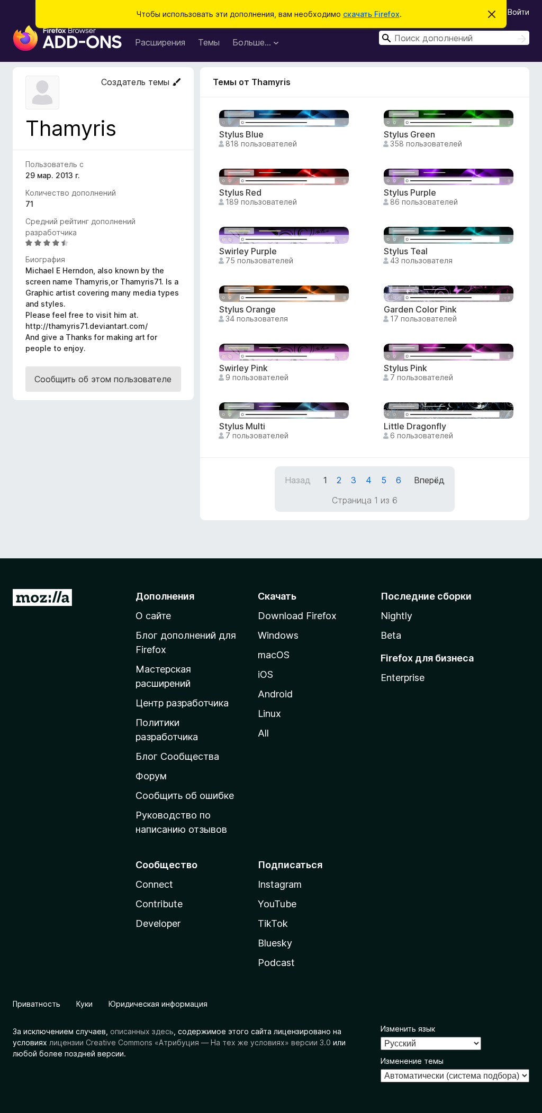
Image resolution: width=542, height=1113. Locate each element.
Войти (518, 11)
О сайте (153, 615)
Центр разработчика (182, 703)
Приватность (36, 1003)
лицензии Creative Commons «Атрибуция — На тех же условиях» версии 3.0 (190, 1042)
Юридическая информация (158, 1003)
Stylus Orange (247, 310)
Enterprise (402, 677)
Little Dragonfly (415, 426)
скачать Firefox (371, 14)
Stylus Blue (241, 135)
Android (275, 694)
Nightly (396, 615)
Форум (151, 775)
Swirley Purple (248, 251)
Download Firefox (297, 615)
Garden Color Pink (420, 310)
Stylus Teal (406, 251)
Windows (278, 635)
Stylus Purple (410, 193)
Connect (154, 884)
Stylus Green (409, 135)
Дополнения (165, 596)
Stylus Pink (405, 368)
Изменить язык (408, 1028)
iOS (265, 674)
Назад (298, 480)
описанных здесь (142, 1031)
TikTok (273, 923)
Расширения (160, 42)
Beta (391, 635)
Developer (158, 923)
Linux (269, 713)
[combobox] (454, 38)
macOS (274, 654)
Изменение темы (412, 1060)
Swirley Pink (243, 368)
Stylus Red (240, 193)
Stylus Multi (242, 426)
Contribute (159, 903)
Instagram (280, 884)
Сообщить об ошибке (185, 795)
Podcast (276, 962)
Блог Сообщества (177, 756)
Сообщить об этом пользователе (102, 379)
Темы (209, 42)
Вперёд (429, 480)
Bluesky (275, 943)
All (263, 733)
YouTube (277, 903)
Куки (84, 1003)
